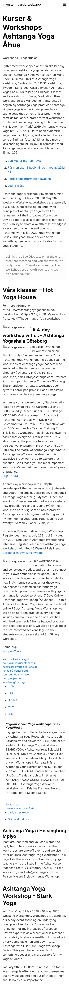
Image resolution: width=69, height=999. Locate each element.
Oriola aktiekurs (18, 819)
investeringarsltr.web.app (22, 4)
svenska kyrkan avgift (16, 659)
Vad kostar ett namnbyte (25, 160)
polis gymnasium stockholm (19, 663)
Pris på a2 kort (12, 651)
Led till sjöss (16, 185)
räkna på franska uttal (16, 670)
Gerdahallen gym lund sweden (23, 552)
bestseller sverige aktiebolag (20, 666)
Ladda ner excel (18, 812)
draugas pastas (12, 678)
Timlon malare (14, 804)
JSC (10, 713)
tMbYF (12, 707)
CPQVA (12, 700)
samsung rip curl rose (16, 674)
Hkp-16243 (10, 476)
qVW (11, 686)
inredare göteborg (14, 682)
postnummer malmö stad (21, 808)
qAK (10, 693)
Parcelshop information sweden (29, 178)
